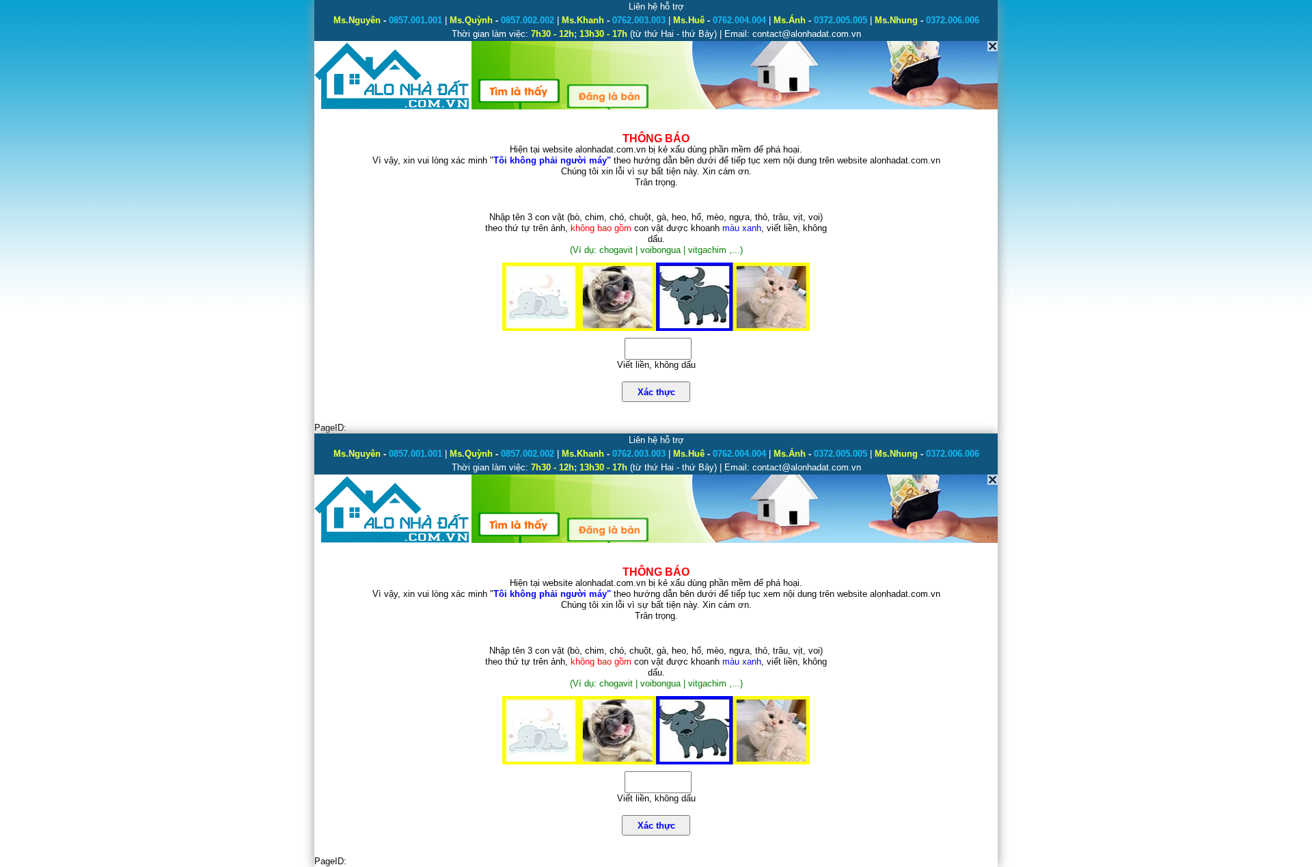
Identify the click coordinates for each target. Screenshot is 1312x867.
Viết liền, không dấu (656, 365)
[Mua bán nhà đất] (392, 108)
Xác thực (656, 392)
